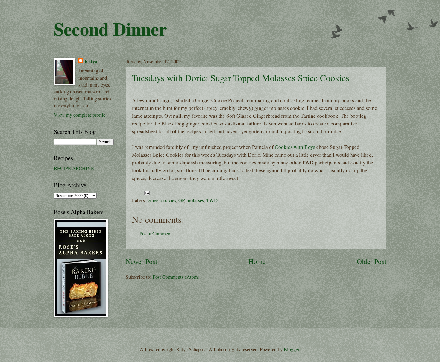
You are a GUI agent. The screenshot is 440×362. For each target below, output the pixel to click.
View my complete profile (79, 115)
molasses (195, 200)
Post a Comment (155, 233)
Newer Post (141, 261)
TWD (212, 200)
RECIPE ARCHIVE (74, 168)
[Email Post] (146, 192)
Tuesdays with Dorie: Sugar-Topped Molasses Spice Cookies (240, 78)
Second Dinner (110, 29)
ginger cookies (162, 200)
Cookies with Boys (295, 146)
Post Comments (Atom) (176, 277)
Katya (90, 61)
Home (256, 261)
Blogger (291, 349)
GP (181, 200)
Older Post (371, 261)
